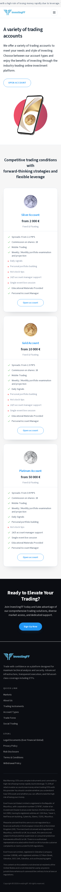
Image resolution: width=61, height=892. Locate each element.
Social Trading (10, 723)
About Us (8, 700)
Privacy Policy (10, 746)
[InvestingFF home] (14, 12)
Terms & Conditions (13, 757)
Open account (17, 82)
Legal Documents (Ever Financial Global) (23, 740)
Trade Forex (9, 718)
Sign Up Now (30, 626)
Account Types (11, 712)
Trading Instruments (13, 706)
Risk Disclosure (11, 751)
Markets (7, 694)
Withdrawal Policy (12, 763)
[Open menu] (54, 12)
